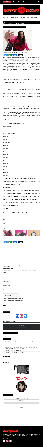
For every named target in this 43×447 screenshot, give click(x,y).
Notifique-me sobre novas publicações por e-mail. (13, 300)
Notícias (7, 17)
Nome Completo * (6, 281)
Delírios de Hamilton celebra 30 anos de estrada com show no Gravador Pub (26, 1)
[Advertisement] (22, 75)
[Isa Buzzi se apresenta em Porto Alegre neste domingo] (34, 233)
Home (4, 17)
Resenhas (16, 17)
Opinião (21, 17)
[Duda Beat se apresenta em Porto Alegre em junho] (21, 233)
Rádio (28, 17)
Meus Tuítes (21, 358)
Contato (35, 17)
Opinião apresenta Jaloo (7, 236)
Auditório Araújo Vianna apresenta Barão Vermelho (14, 352)
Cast (24, 17)
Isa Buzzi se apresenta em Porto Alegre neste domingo (33, 237)
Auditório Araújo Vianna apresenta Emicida (12, 350)
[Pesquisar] (39, 308)
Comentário (5, 272)
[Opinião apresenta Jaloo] (8, 233)
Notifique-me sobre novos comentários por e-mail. (13, 298)
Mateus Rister (18, 52)
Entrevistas (12, 17)
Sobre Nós (31, 17)
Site (3, 289)
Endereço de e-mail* (7, 285)
